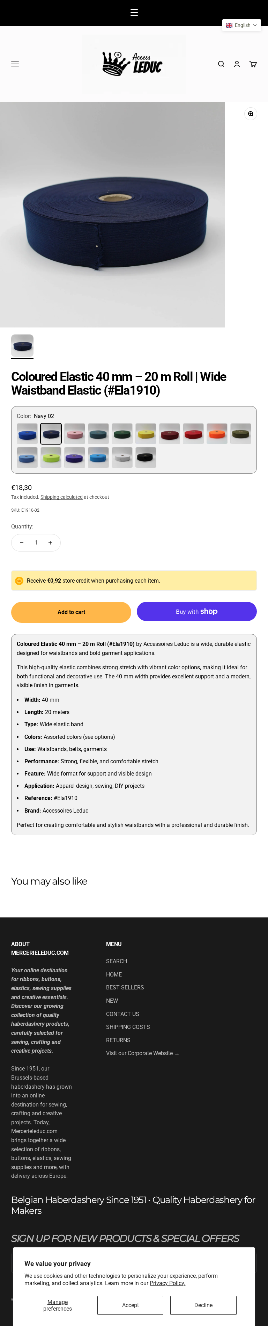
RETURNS (118, 1040)
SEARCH (116, 961)
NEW (112, 1000)
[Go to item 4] (22, 346)
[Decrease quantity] (22, 542)
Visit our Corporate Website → (143, 1053)
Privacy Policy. (167, 1283)
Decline (203, 1305)
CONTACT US (122, 1014)
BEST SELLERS (125, 987)
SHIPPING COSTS (128, 1027)
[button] (242, 25)
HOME (114, 974)
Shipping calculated (61, 497)
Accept (130, 1305)
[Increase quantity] (50, 542)
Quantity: (22, 526)
